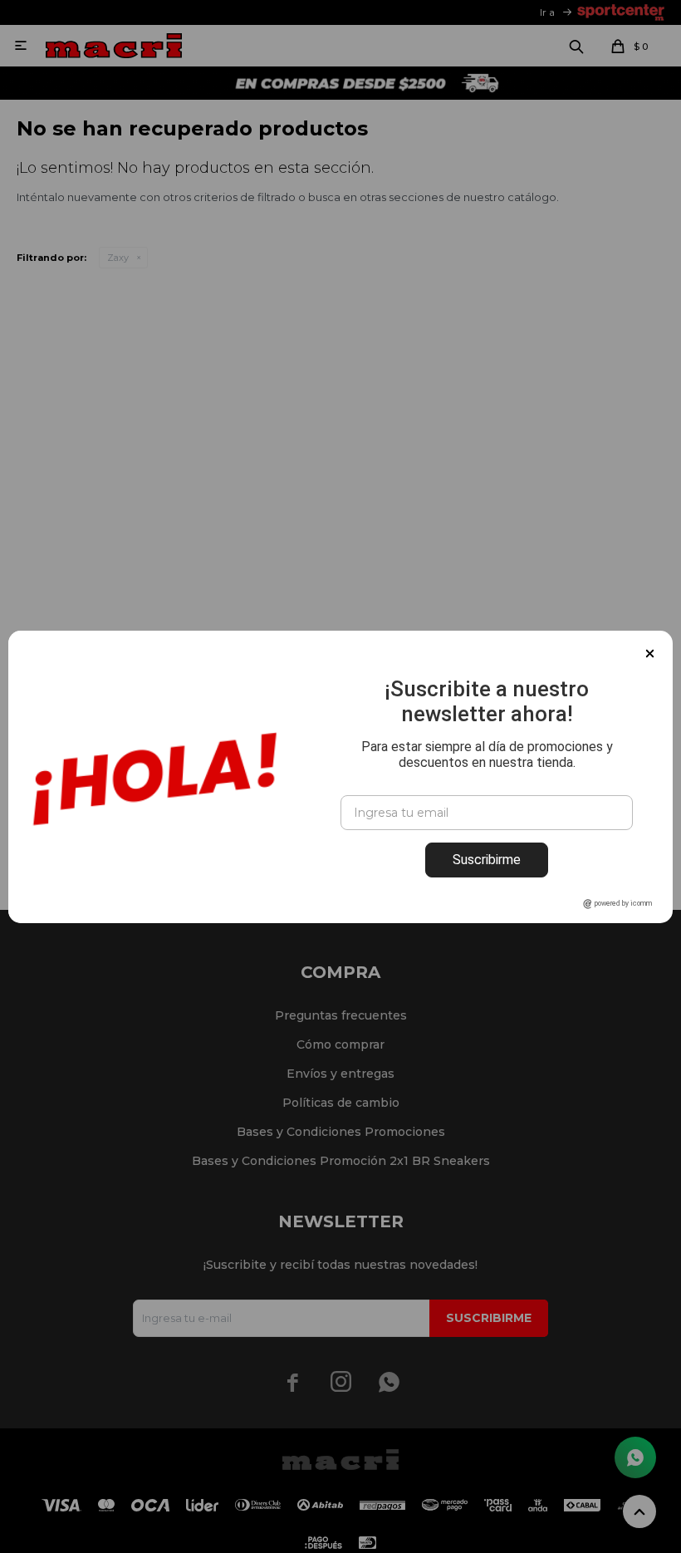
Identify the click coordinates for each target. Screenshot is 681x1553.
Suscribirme (487, 859)
